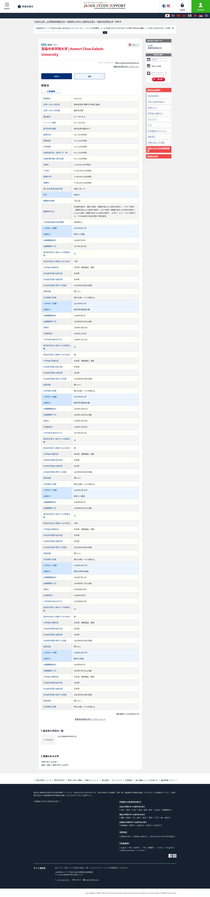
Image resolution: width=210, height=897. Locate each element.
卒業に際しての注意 (156, 142)
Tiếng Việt (169, 847)
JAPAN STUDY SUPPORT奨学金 (162, 836)
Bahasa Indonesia (128, 850)
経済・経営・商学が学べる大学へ (55, 765)
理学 (150, 817)
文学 (122, 810)
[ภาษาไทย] (206, 15)
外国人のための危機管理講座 (158, 149)
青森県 (49, 44)
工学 (156, 817)
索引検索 (105, 780)
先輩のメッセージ (92, 780)
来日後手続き (153, 95)
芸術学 (148, 825)
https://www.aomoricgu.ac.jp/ (127, 62)
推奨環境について (168, 780)
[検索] (158, 80)
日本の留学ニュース (43, 780)
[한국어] (190, 15)
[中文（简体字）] (178, 15)
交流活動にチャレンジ (157, 130)
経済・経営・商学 (145, 810)
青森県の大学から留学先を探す (47, 801)
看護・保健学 (126, 817)
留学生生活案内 (153, 90)
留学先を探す (59, 780)
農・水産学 (165, 817)
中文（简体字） (135, 847)
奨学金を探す (153, 156)
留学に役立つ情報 (75, 780)
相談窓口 (151, 136)
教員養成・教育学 (127, 825)
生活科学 (140, 825)
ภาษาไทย (140, 850)
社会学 (157, 810)
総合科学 (157, 825)
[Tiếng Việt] (195, 15)
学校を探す (27, 6)
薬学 (144, 817)
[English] (173, 15)
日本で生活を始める (156, 101)
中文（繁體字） (149, 847)
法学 (134, 810)
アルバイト (152, 119)
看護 (89, 76)
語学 (128, 810)
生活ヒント (152, 107)
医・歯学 (136, 817)
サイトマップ (117, 780)
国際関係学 (166, 810)
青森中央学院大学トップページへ (126, 66)
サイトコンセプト (63, 880)
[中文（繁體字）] (184, 15)
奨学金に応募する (155, 113)
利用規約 (128, 780)
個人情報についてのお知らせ (146, 780)
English (123, 847)
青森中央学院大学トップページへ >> (90, 719)
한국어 (160, 847)
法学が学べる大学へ (49, 762)
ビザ (150, 125)
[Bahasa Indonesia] (201, 15)
